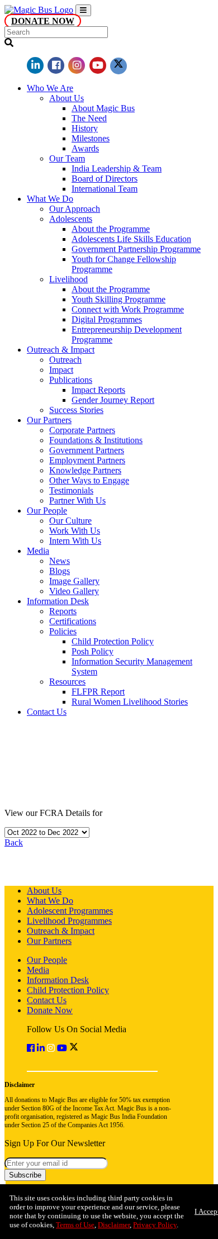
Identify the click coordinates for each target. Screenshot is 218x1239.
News (59, 561)
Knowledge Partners (85, 470)
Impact (61, 369)
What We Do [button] (50, 198)
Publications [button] (70, 379)
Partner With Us (77, 500)
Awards (85, 148)
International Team (105, 188)
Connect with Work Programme (128, 309)
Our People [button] (47, 510)
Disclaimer (114, 1225)
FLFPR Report (98, 691)
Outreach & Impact (60, 931)
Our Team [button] (67, 158)
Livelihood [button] (68, 279)
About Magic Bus (103, 108)
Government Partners (86, 450)
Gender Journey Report (113, 400)
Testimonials (71, 490)
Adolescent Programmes (70, 910)
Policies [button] (63, 631)
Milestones (91, 138)
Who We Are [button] (50, 88)
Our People (47, 960)
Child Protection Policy (113, 641)
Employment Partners (87, 460)
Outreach (65, 359)
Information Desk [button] (58, 601)
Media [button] (38, 551)
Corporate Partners (82, 430)
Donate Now (42, 21)
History (85, 128)
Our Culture (70, 520)
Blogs (59, 571)
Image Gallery (74, 581)
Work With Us (74, 530)
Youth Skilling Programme (118, 299)
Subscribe (25, 1175)
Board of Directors (105, 178)
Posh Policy (92, 651)
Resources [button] (67, 681)
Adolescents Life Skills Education (131, 239)
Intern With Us (75, 540)
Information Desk (58, 980)
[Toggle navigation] (83, 10)
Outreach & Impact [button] (60, 349)
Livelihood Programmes (69, 920)
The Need (89, 118)
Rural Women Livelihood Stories (130, 701)
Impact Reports (98, 390)
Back (13, 842)
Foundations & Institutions (96, 440)
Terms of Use (75, 1225)
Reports (63, 611)
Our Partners (49, 941)
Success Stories (76, 410)
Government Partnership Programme (136, 249)
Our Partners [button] (49, 420)
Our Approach (74, 208)
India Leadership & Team (117, 168)
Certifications (72, 621)
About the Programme (111, 229)
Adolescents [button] (70, 219)
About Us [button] (66, 98)
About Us (44, 890)
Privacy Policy (155, 1225)
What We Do (50, 900)
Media (38, 970)
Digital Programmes (107, 319)
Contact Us (47, 711)
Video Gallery (74, 591)
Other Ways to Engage (89, 480)
